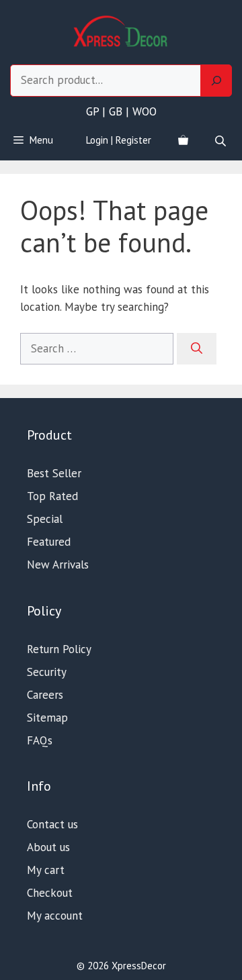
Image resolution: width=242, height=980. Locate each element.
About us (48, 847)
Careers (45, 694)
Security (47, 672)
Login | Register (118, 140)
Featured (49, 541)
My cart (46, 870)
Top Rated (52, 496)
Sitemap (47, 717)
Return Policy (59, 649)
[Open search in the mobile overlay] (222, 140)
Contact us (52, 824)
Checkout (50, 892)
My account (55, 915)
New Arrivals (58, 564)
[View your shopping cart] (183, 140)
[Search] (216, 80)
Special (45, 518)
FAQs (39, 740)
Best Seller (54, 473)
